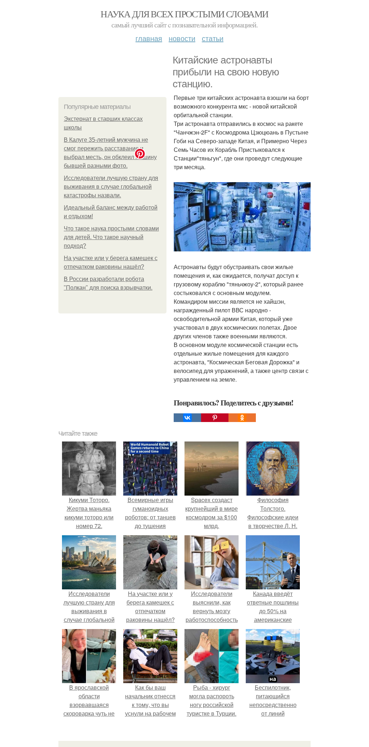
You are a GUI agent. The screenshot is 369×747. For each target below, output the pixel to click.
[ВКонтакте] (187, 417)
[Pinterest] (214, 417)
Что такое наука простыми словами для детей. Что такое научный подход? (111, 237)
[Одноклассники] (242, 417)
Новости (182, 38)
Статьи (212, 38)
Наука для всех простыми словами (184, 14)
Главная (148, 38)
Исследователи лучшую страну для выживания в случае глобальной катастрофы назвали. (111, 186)
